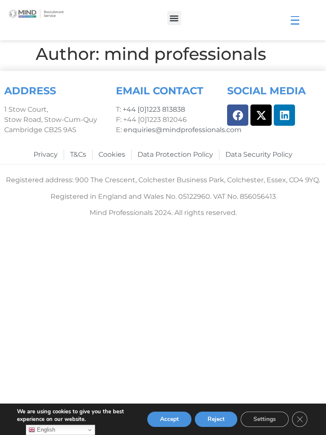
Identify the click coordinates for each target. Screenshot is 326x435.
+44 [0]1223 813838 (153, 109)
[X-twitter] (261, 115)
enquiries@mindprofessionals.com (183, 130)
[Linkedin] (284, 115)
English (45, 430)
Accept (169, 419)
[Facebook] (237, 115)
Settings (264, 419)
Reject (216, 419)
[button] (174, 18)
